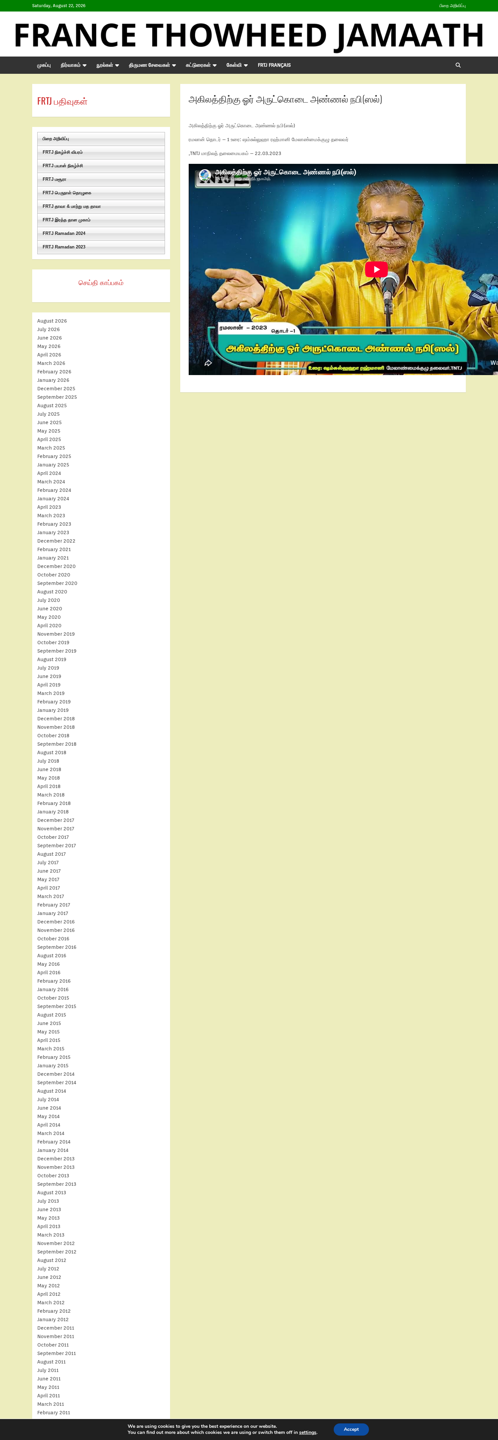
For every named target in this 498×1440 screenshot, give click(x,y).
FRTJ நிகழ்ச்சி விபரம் (63, 152)
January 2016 (53, 989)
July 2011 (48, 1370)
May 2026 (49, 346)
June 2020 (49, 609)
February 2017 (53, 905)
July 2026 (48, 329)
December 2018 (56, 719)
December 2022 (56, 541)
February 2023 (54, 524)
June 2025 (49, 422)
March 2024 (51, 482)
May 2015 (48, 1032)
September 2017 (56, 846)
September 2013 (56, 1184)
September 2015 (56, 1006)
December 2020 (56, 566)
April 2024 (49, 473)
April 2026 (49, 355)
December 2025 (56, 389)
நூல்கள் (105, 65)
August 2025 (52, 405)
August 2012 (51, 1260)
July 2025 (48, 414)
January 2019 (53, 710)
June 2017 (49, 871)
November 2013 (56, 1167)
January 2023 (53, 532)
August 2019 (51, 659)
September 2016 (57, 947)
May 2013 (48, 1218)
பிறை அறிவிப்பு (452, 5)
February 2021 (54, 549)
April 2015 (48, 1040)
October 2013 (53, 1176)
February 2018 (54, 803)
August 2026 (52, 321)
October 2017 (53, 837)
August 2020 (52, 592)
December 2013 (56, 1159)
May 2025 (48, 431)
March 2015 (50, 1049)
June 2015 (49, 1023)
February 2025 (54, 456)
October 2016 (53, 939)
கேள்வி (234, 65)
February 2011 (53, 1413)
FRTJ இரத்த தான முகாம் (66, 219)
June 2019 (49, 676)
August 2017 (51, 854)
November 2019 (56, 634)
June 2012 (49, 1277)
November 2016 (56, 930)
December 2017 (55, 820)
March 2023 (51, 515)
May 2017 (48, 879)
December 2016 (56, 922)
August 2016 (51, 956)
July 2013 (48, 1201)
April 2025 (49, 439)
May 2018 (48, 778)
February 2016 (54, 981)
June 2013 (49, 1209)
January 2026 (53, 380)
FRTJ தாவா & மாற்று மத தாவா (72, 206)
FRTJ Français (274, 65)
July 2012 (48, 1269)
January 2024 (53, 499)
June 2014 (49, 1108)
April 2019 (49, 685)
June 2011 (49, 1379)
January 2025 (53, 465)
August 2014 (51, 1091)
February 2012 (54, 1311)
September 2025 (57, 397)
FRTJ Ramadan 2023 (64, 246)
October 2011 (53, 1345)
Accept (351, 1429)
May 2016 (48, 964)
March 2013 (50, 1235)
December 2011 (55, 1328)
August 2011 (51, 1362)
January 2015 (52, 1066)
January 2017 (52, 913)
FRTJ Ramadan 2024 (64, 233)
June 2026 (49, 338)
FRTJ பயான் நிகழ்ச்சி (63, 165)
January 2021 (53, 558)
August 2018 (51, 752)
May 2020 (49, 617)
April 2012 (49, 1294)
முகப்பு (44, 65)
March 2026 (51, 363)
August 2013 (51, 1193)
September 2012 (57, 1252)
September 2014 (56, 1082)
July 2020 (48, 600)
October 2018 (53, 736)
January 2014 (52, 1150)
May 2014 (48, 1116)
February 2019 (54, 702)
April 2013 (48, 1226)
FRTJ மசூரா (54, 179)
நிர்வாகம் (71, 65)
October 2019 (53, 642)
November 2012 (56, 1243)
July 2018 (48, 761)
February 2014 (53, 1142)
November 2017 (55, 829)
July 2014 (48, 1099)
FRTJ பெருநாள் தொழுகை (67, 192)
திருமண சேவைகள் (149, 65)
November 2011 (55, 1336)
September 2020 (57, 583)
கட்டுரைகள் (198, 65)
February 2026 (54, 372)
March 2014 (50, 1133)
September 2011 (56, 1353)
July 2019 (48, 668)
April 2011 (48, 1396)
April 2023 (49, 507)
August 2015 (51, 1015)
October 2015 (53, 998)
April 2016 (49, 972)
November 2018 (56, 727)
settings (307, 1433)
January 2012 (53, 1319)
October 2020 (53, 575)
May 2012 (48, 1286)
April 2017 (48, 888)
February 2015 (53, 1057)
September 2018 (57, 744)
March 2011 (50, 1404)
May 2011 (48, 1387)
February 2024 (54, 490)
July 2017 (48, 862)
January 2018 (53, 812)
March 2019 (51, 693)
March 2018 (51, 795)
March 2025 (51, 448)
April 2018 (49, 786)
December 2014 (56, 1074)
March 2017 (50, 896)
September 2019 (57, 651)
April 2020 (49, 626)
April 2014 (48, 1125)
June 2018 (49, 769)
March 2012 (51, 1303)
